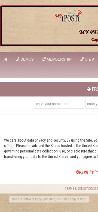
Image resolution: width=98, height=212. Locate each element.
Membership (59, 59)
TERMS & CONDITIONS (80, 189)
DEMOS (26, 59)
